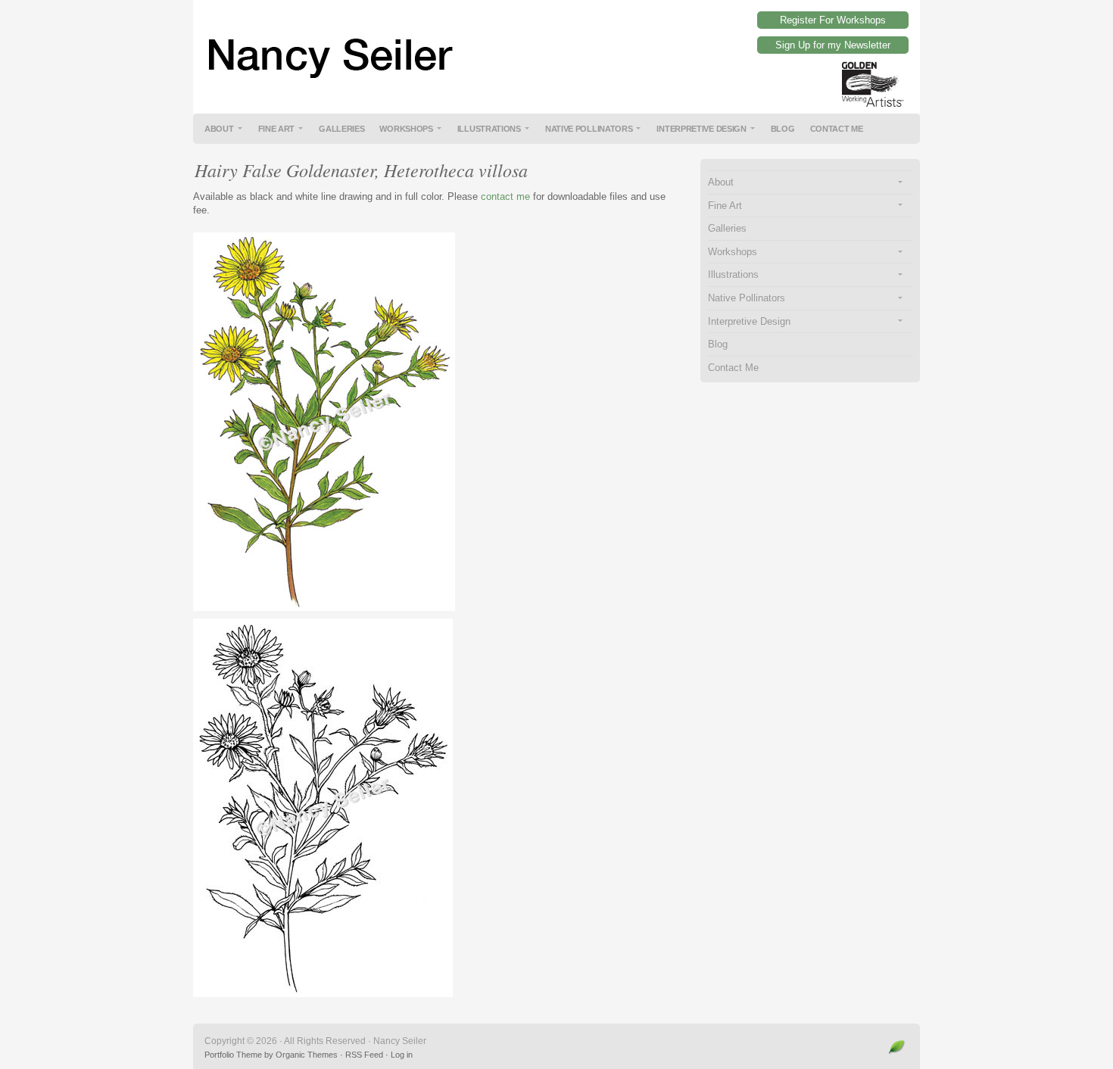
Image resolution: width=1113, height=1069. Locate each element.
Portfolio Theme (233, 1054)
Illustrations (489, 128)
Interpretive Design (701, 128)
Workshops (405, 128)
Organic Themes (307, 1054)
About (219, 128)
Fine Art (276, 128)
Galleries (341, 128)
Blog (783, 128)
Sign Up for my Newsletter (832, 45)
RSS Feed (364, 1054)
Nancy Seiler (556, 45)
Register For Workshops (833, 20)
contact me (505, 196)
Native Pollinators (589, 128)
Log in (402, 1054)
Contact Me (836, 128)
